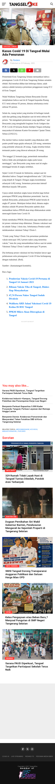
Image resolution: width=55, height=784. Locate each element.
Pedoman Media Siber (44, 756)
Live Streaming (17, 756)
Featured (21, 431)
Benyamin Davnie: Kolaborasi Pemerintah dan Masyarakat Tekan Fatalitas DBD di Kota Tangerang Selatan (24, 419)
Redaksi (16, 60)
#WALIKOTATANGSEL (9, 431)
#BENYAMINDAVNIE (23, 429)
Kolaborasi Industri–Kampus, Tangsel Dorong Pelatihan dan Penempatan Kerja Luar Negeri (24, 399)
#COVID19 (33, 429)
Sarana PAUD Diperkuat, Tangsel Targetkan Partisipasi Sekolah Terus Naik (23, 391)
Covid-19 (5, 756)
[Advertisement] (27, 351)
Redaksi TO (29, 756)
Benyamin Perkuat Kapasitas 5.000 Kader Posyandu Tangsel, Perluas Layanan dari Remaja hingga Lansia (26, 409)
